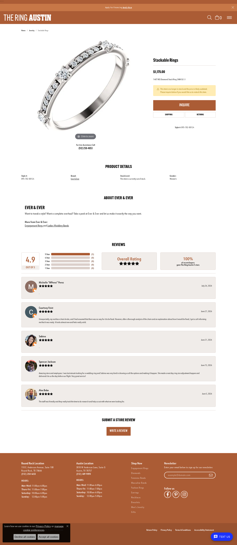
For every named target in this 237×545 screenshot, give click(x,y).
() (92, 254)
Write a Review (119, 431)
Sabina (42, 336)
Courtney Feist (46, 307)
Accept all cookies (48, 536)
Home (23, 30)
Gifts (133, 512)
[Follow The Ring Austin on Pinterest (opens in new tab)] (175, 494)
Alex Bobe (44, 390)
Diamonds (135, 473)
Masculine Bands (139, 482)
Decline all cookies (25, 536)
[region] (85, 88)
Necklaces (136, 497)
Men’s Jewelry (137, 507)
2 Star (47, 264)
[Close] (233, 7)
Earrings (135, 492)
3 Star (47, 261)
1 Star (47, 268)
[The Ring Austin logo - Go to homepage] (27, 17)
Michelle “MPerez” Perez (51, 282)
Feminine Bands (138, 478)
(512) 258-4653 (86, 148)
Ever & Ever (75, 178)
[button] (209, 17)
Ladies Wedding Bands (58, 225)
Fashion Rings (137, 487)
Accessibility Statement (204, 529)
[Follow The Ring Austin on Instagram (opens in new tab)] (184, 494)
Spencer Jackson (47, 361)
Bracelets (135, 502)
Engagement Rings (34, 225)
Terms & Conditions (183, 529)
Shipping (168, 115)
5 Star (47, 254)
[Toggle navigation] (229, 17)
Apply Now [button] (127, 7)
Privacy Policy (166, 529)
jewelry (31, 30)
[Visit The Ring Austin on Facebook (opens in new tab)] (167, 494)
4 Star (47, 257)
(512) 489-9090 (83, 474)
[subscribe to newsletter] (210, 475)
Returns (200, 115)
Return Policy (151, 529)
